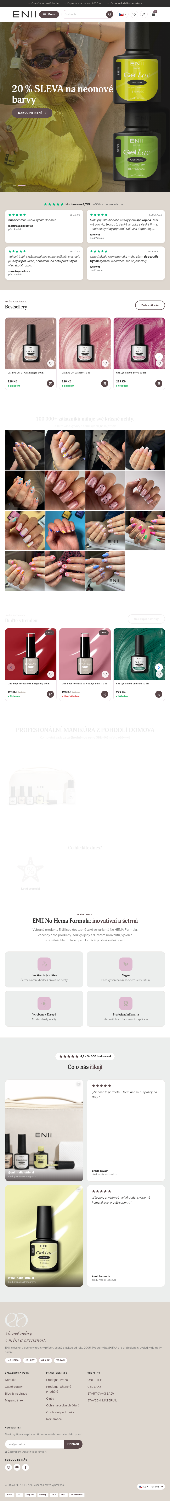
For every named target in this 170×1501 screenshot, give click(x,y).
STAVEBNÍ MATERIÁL (102, 1400)
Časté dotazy (14, 1386)
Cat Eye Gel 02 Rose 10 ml (76, 372)
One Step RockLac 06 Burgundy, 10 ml (29, 683)
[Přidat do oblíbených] (50, 363)
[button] (16, 185)
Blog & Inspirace (16, 1393)
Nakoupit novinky (146, 615)
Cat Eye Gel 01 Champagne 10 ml (26, 372)
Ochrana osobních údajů (62, 1405)
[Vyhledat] (109, 14)
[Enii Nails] (24, 14)
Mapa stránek (14, 1400)
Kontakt (10, 1379)
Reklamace (54, 1419)
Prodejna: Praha (57, 1379)
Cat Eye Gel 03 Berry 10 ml (131, 372)
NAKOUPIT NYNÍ (30, 107)
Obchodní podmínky (60, 1412)
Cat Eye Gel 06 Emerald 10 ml (132, 683)
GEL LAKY (94, 1386)
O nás (50, 1398)
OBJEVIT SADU (107, 814)
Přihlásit (73, 1444)
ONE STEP (94, 1379)
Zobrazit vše (150, 305)
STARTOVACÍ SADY (100, 1393)
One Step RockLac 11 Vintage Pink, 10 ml (84, 683)
